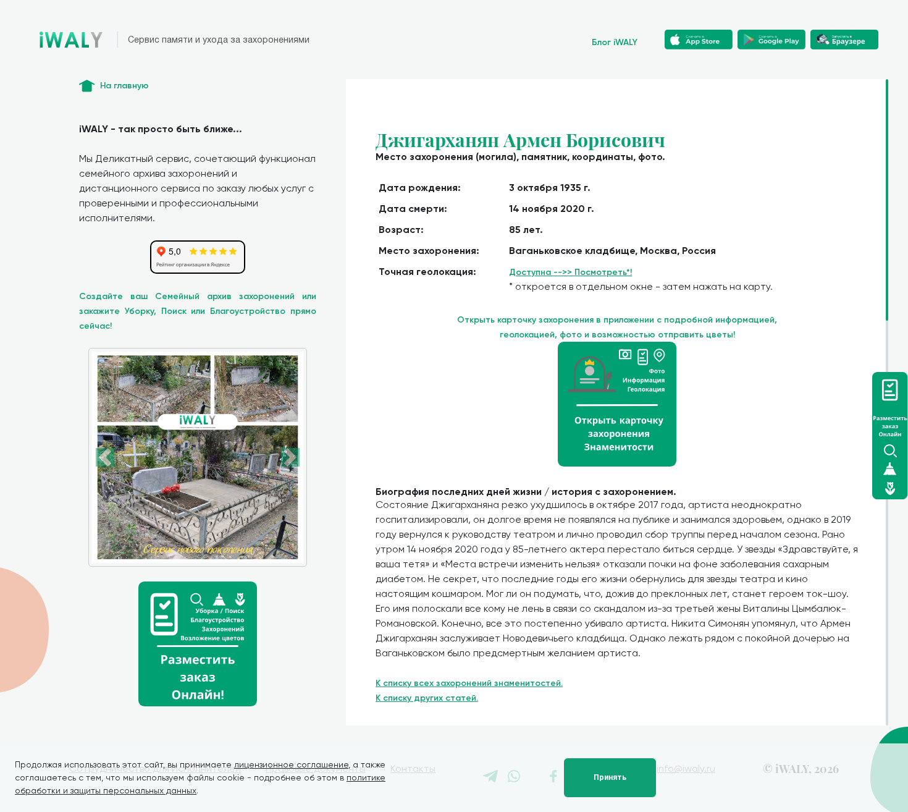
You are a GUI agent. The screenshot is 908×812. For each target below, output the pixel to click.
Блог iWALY (614, 42)
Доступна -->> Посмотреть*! (570, 272)
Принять (610, 777)
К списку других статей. (427, 698)
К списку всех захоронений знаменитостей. (469, 683)
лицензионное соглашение (291, 764)
